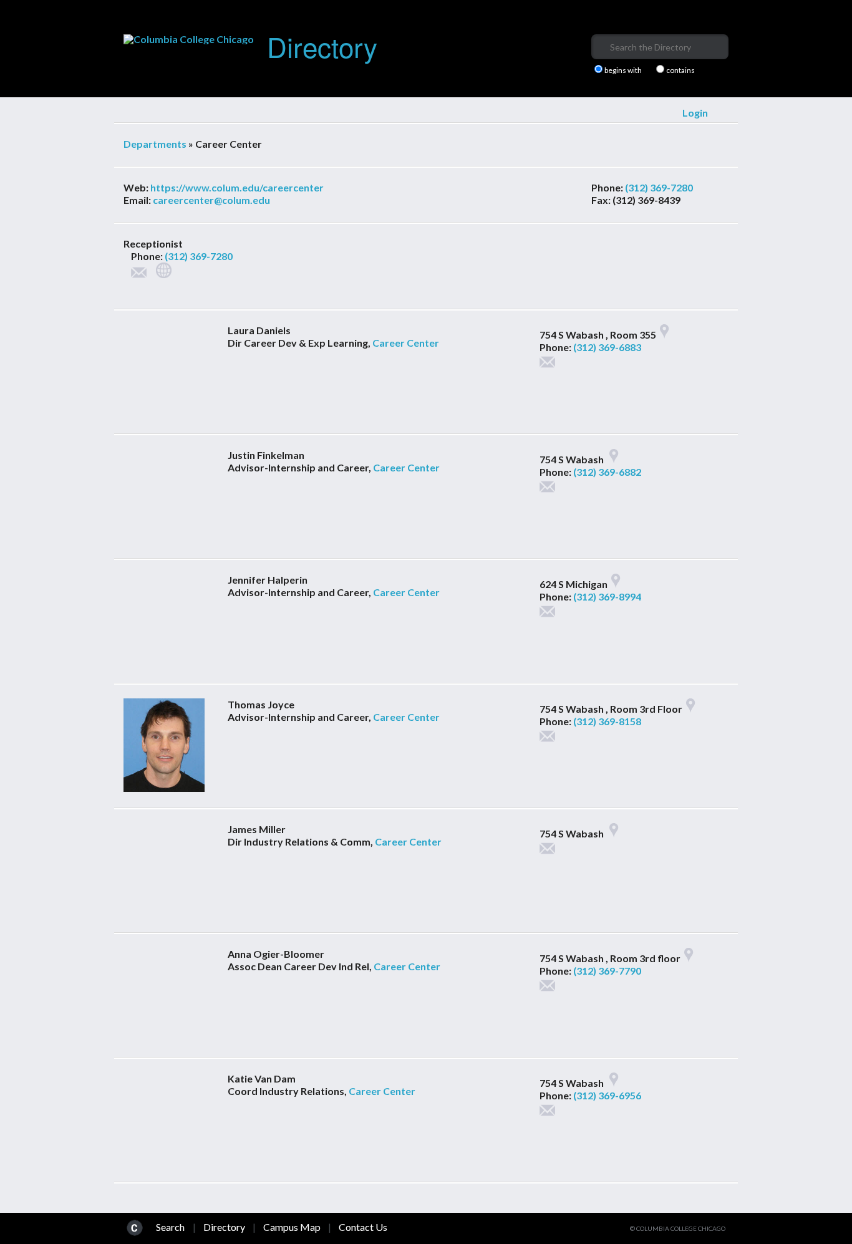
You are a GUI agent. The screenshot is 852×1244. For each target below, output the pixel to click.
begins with (623, 70)
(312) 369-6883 (607, 347)
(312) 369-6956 (607, 1095)
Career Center (405, 343)
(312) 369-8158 (607, 721)
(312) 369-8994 (607, 596)
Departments (154, 144)
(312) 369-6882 (607, 472)
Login (695, 112)
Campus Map (292, 1227)
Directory (322, 45)
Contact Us (363, 1227)
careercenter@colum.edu (211, 200)
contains (680, 70)
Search (170, 1227)
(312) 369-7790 (607, 970)
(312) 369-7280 (659, 187)
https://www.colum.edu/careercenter (237, 187)
